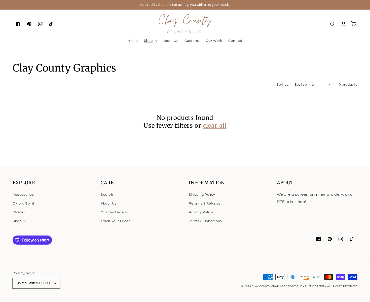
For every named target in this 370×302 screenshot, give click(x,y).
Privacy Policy (201, 212)
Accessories (23, 194)
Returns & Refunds (204, 203)
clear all (214, 125)
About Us (109, 203)
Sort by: (282, 84)
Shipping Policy (202, 194)
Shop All (20, 221)
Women (19, 212)
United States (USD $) (33, 283)
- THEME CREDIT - (315, 286)
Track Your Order (115, 221)
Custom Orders (114, 212)
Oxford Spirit (23, 203)
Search (107, 194)
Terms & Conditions (205, 221)
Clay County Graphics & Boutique (277, 286)
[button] (150, 41)
